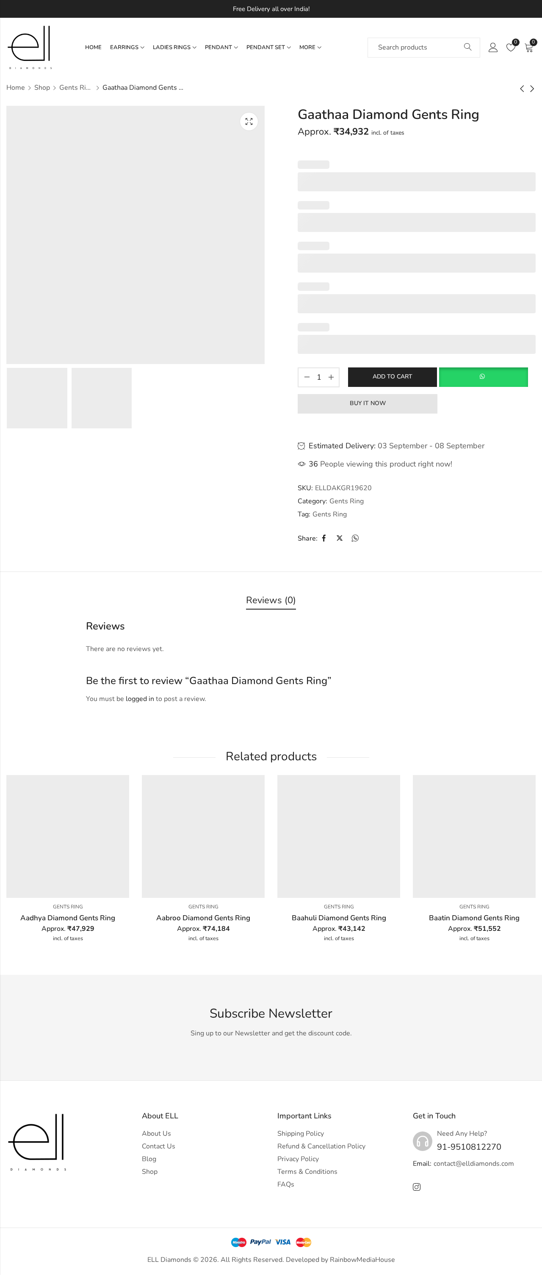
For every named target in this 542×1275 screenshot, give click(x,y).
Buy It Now (368, 403)
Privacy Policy (298, 1159)
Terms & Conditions (307, 1171)
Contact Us (158, 1146)
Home (15, 87)
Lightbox (249, 121)
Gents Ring (76, 87)
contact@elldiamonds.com (474, 1163)
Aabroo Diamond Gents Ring (203, 918)
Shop (42, 87)
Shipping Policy (300, 1133)
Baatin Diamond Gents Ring (474, 918)
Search (468, 47)
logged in (140, 699)
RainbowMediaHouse (362, 1259)
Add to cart (392, 377)
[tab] (271, 601)
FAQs (285, 1184)
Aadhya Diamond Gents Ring (67, 918)
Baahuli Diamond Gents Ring (339, 918)
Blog (149, 1159)
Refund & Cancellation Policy (321, 1146)
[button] (483, 377)
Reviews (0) (271, 600)
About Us (156, 1133)
